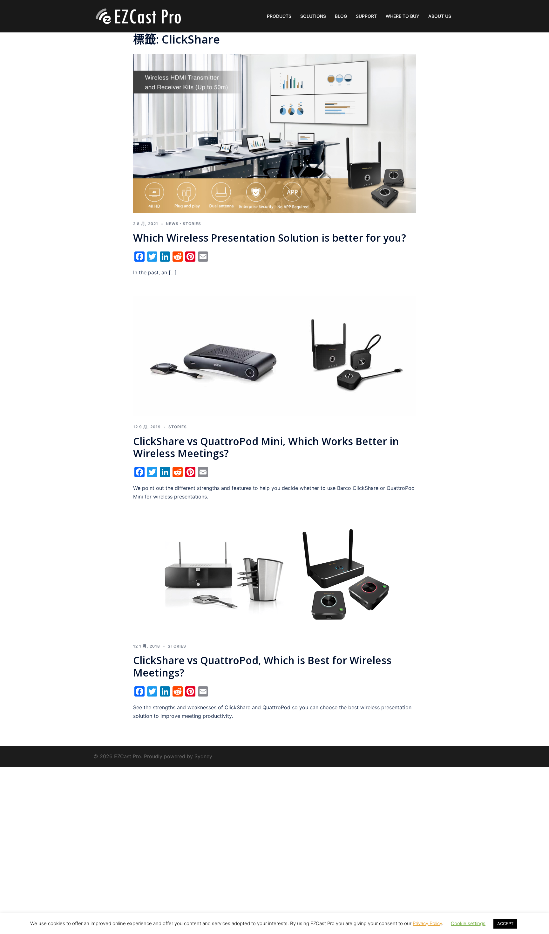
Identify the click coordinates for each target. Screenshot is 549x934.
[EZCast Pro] (137, 15)
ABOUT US (439, 16)
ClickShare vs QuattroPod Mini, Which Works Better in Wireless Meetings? (266, 447)
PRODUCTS (279, 16)
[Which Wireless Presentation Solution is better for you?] (274, 133)
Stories (192, 223)
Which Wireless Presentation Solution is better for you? (269, 237)
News (172, 223)
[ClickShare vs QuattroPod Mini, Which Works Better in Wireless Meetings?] (274, 356)
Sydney (203, 756)
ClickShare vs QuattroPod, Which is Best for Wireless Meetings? (262, 666)
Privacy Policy (427, 923)
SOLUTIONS (313, 16)
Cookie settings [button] (468, 923)
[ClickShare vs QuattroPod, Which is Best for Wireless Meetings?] (274, 577)
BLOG (341, 16)
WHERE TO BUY (402, 16)
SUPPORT (366, 16)
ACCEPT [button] (505, 923)
